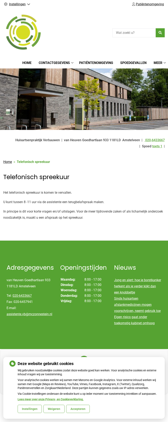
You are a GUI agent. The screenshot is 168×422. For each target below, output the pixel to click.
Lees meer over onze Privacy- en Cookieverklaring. (51, 399)
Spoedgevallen (133, 63)
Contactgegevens (54, 63)
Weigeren (54, 409)
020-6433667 (22, 296)
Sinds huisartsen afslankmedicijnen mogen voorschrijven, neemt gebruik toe (137, 305)
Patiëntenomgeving (96, 63)
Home (27, 63)
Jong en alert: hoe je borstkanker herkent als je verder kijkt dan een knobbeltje (137, 286)
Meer (158, 63)
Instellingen (29, 409)
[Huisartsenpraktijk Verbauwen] (23, 32)
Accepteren (77, 409)
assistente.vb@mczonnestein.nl (29, 314)
